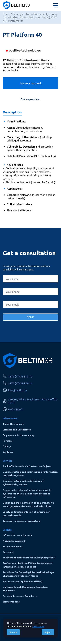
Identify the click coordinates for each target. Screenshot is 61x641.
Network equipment (14, 540)
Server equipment (13, 546)
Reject (48, 632)
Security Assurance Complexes (20, 595)
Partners (8, 440)
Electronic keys (11, 601)
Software (8, 551)
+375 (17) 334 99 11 (20, 383)
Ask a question (30, 99)
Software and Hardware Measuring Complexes (29, 557)
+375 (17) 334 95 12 (20, 376)
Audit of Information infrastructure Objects (27, 466)
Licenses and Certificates (17, 429)
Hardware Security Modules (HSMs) (22, 581)
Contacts (8, 451)
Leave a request (30, 83)
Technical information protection (21, 520)
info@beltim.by (17, 390)
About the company (14, 423)
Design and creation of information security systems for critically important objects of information (27, 493)
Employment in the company (18, 435)
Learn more (38, 626)
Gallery (7, 446)
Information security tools (17, 535)
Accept (13, 632)
